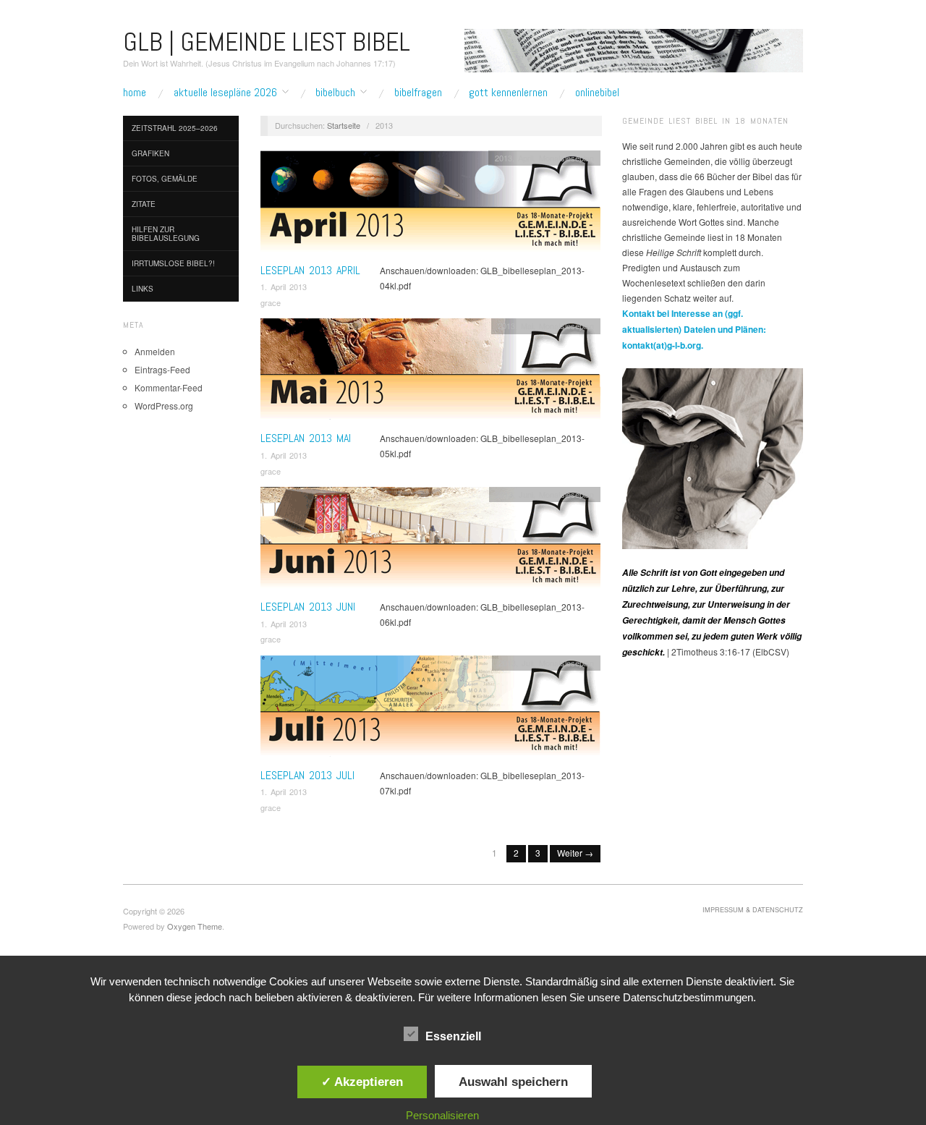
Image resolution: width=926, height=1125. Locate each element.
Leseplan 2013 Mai (305, 438)
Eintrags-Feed (162, 369)
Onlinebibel (597, 92)
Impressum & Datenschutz (752, 909)
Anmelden (155, 351)
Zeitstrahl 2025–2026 (175, 128)
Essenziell (453, 1036)
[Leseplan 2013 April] (430, 204)
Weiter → (575, 852)
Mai (527, 325)
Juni (526, 494)
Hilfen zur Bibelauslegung (166, 233)
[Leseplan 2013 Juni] (430, 541)
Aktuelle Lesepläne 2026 (225, 92)
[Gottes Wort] (633, 49)
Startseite (343, 125)
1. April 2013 (283, 286)
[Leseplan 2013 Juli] (430, 709)
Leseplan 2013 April (310, 270)
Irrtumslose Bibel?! (173, 263)
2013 (503, 158)
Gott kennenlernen (508, 92)
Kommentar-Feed (169, 387)
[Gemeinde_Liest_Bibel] (712, 457)
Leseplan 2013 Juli (307, 775)
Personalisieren (442, 1115)
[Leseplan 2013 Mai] (430, 373)
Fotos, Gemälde (164, 179)
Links (142, 289)
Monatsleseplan (566, 158)
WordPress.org (164, 405)
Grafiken (150, 153)
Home (134, 92)
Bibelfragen (418, 92)
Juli (527, 662)
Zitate (144, 204)
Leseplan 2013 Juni (307, 606)
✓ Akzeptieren (362, 1081)
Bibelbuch (335, 92)
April (525, 158)
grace (270, 302)
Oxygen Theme (194, 926)
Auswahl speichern (513, 1081)
